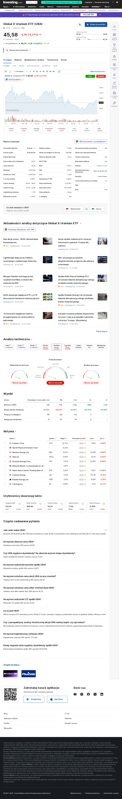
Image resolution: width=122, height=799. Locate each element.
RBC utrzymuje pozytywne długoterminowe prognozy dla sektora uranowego (76, 261)
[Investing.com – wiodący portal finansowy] (12, 2)
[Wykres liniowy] (10, 71)
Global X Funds (102, 166)
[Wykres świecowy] (5, 71)
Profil (14, 66)
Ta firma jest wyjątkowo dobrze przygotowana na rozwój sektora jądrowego (18, 317)
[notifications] (112, 2)
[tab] (9, 347)
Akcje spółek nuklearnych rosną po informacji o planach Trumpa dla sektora (74, 242)
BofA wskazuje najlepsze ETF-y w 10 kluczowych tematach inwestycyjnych (21, 297)
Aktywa (21, 66)
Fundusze (55, 10)
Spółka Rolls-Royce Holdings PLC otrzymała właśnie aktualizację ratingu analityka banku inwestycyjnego (76, 279)
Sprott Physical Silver (97, 503)
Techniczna (52, 60)
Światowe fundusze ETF (42, 10)
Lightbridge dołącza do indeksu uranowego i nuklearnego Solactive (20, 259)
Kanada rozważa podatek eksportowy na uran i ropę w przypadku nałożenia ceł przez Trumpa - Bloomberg (76, 317)
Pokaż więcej (101, 331)
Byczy (98, 209)
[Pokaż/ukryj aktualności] (59, 71)
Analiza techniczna (16, 339)
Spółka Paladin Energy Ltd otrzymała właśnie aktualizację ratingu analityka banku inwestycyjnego (75, 298)
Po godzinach (12, 43)
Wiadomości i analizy (34, 60)
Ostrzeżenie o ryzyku (111, 793)
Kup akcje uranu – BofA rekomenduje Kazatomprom (20, 241)
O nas (67, 714)
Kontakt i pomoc (71, 723)
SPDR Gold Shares (32, 503)
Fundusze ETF (10, 10)
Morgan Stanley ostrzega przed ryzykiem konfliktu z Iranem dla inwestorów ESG (18, 279)
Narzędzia (8, 728)
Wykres (18, 60)
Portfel (6, 723)
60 (106, 181)
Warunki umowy (75, 793)
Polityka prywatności (92, 793)
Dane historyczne (33, 66)
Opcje (55, 66)
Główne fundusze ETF (25, 10)
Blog (5, 714)
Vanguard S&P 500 (11, 503)
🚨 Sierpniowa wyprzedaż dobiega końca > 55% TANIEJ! (62, 2)
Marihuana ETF (66, 10)
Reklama (68, 718)
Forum (64, 60)
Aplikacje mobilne (11, 718)
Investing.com (15, 246)
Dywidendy (46, 66)
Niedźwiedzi (75, 209)
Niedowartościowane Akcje (97, 10)
